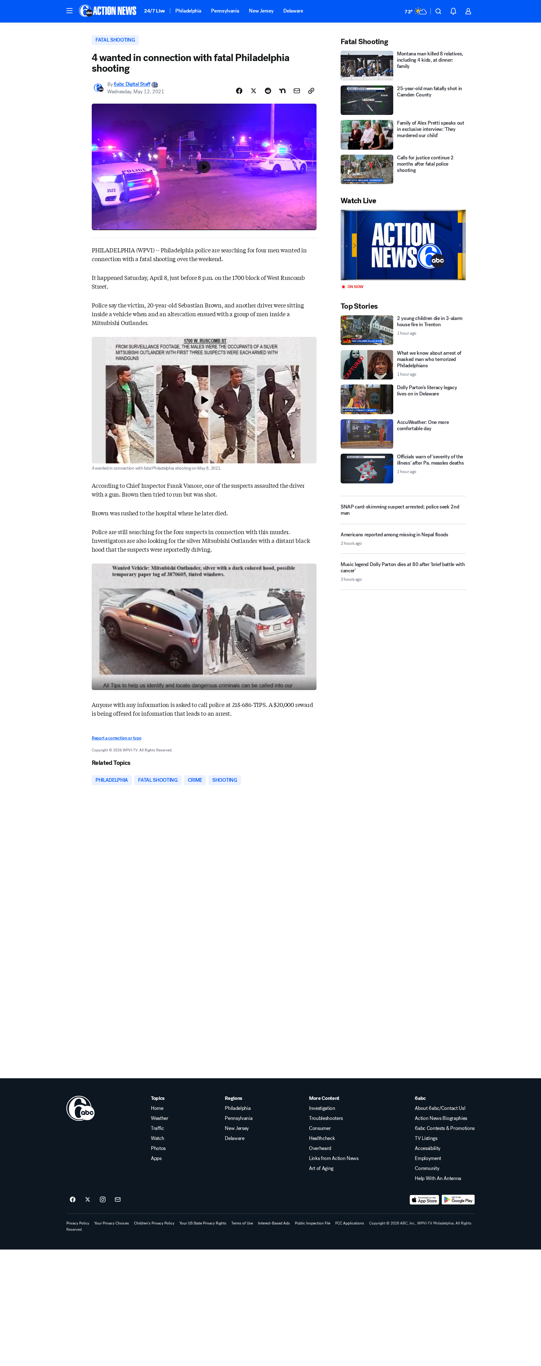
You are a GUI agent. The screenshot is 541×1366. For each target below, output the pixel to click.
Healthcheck (322, 1138)
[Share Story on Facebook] (239, 90)
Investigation (322, 1108)
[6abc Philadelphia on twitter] (87, 1199)
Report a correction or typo (116, 738)
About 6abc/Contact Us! (440, 1108)
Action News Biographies (441, 1118)
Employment (428, 1158)
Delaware (293, 11)
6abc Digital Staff (132, 84)
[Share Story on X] (253, 90)
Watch (157, 1138)
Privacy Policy (77, 1223)
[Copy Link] (311, 90)
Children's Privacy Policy (154, 1223)
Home (157, 1108)
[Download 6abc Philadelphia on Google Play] (458, 1200)
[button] (69, 10)
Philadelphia (188, 11)
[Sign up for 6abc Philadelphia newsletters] (117, 1199)
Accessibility (428, 1148)
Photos (158, 1148)
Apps (156, 1158)
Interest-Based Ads (274, 1223)
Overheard (320, 1148)
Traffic (157, 1128)
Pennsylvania (225, 11)
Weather (159, 1118)
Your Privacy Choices (111, 1223)
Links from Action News (333, 1158)
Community (427, 1168)
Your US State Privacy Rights (202, 1223)
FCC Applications (349, 1223)
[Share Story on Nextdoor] (282, 90)
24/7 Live (154, 11)
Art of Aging (321, 1168)
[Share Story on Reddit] (268, 90)
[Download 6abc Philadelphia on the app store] (425, 1200)
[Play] (403, 245)
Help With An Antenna (438, 1178)
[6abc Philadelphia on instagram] (102, 1199)
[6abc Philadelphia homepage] (108, 11)
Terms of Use (242, 1223)
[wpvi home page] (80, 1108)
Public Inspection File (312, 1223)
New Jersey (261, 11)
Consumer (320, 1128)
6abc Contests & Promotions (445, 1128)
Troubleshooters (326, 1118)
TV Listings (426, 1138)
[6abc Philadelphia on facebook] (72, 1199)
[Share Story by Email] (296, 90)
